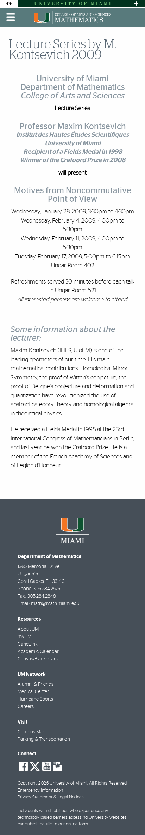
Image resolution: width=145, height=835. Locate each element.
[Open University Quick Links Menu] (136, 3)
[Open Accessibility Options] (9, 3)
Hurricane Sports (35, 699)
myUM (24, 636)
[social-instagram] (57, 766)
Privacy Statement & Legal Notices (51, 797)
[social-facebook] (23, 766)
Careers (26, 706)
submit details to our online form (56, 824)
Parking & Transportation (44, 739)
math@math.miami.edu (55, 603)
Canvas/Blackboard (38, 659)
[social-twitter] (34, 766)
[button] (129, 815)
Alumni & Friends (35, 684)
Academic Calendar (38, 651)
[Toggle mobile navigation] (11, 17)
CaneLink (28, 644)
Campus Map (31, 732)
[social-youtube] (46, 766)
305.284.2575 (46, 588)
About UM (28, 629)
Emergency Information (40, 790)
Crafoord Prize (90, 447)
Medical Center (33, 691)
